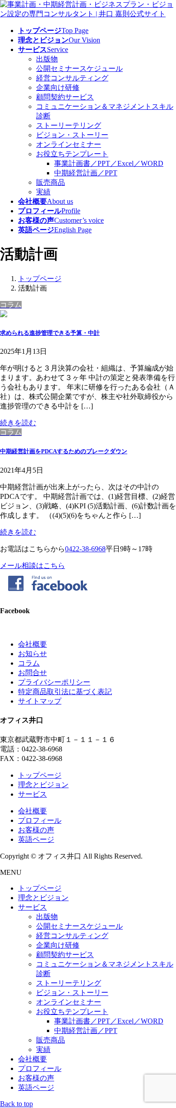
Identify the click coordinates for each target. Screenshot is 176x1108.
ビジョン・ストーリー (72, 135)
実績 (43, 192)
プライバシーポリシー (54, 682)
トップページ (39, 775)
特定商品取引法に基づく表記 (65, 691)
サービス (32, 794)
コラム (29, 663)
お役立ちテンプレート (72, 154)
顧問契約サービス (65, 97)
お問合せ (32, 672)
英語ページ (36, 839)
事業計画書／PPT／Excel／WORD (108, 163)
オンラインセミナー (68, 144)
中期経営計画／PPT (85, 173)
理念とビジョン (43, 785)
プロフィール (39, 820)
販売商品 (50, 182)
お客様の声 (36, 830)
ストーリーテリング (68, 125)
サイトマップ (39, 701)
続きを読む (18, 423)
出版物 (47, 59)
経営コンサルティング (72, 78)
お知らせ (32, 653)
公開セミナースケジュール (79, 68)
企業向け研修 (57, 87)
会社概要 (32, 644)
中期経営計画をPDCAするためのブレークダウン (63, 451)
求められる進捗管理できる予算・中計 (50, 332)
